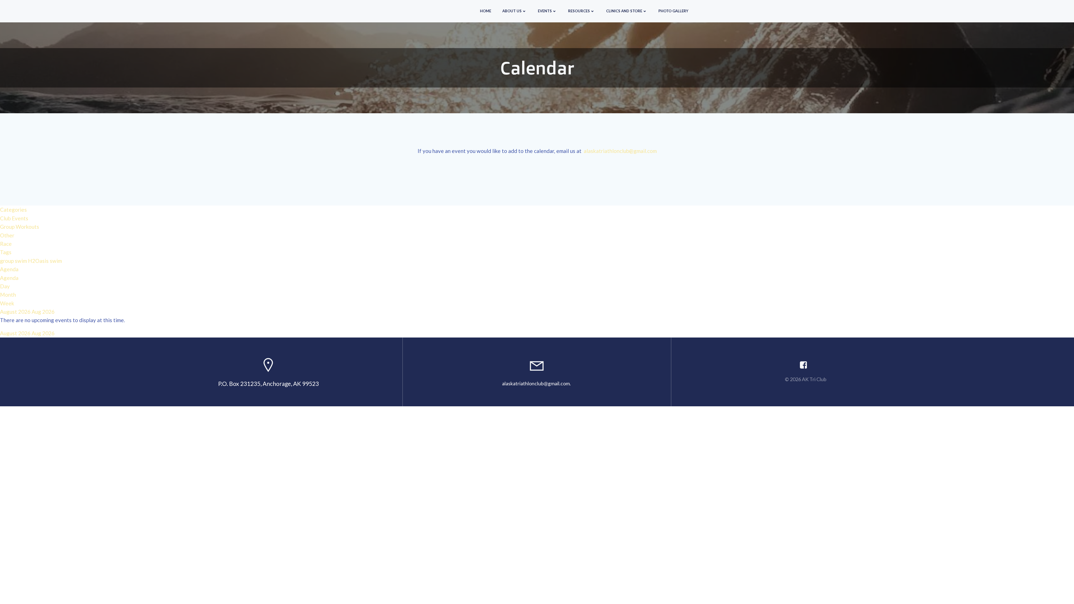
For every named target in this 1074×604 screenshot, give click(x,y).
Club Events (14, 218)
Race (6, 243)
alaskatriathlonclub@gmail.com (620, 151)
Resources (579, 11)
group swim (14, 261)
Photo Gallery (673, 11)
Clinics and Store (624, 11)
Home (485, 11)
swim (56, 261)
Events (545, 11)
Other (7, 235)
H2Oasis (39, 261)
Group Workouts (19, 226)
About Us (512, 11)
